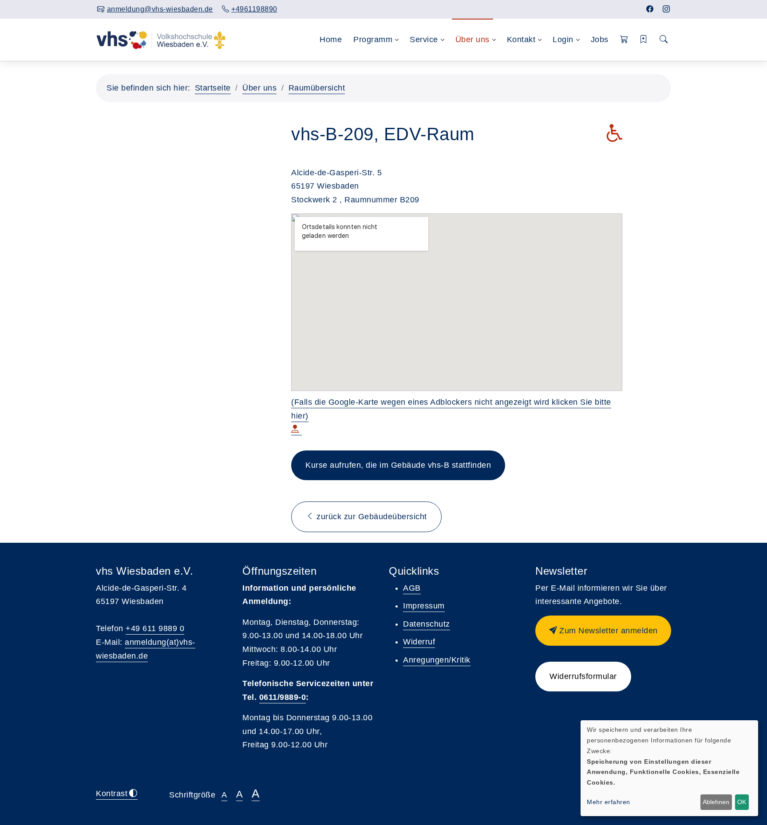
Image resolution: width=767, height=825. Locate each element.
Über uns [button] (472, 39)
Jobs (600, 39)
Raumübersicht (317, 87)
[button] (624, 40)
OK (741, 801)
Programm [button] (372, 39)
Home (331, 39)
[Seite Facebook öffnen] (650, 9)
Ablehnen (716, 801)
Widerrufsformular (583, 676)
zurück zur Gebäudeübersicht (370, 516)
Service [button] (424, 39)
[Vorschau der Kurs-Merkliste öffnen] (644, 40)
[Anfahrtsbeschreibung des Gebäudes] (296, 430)
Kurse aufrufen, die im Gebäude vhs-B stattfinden (398, 465)
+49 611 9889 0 (155, 628)
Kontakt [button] (521, 39)
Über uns (259, 87)
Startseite (213, 87)
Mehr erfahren (608, 801)
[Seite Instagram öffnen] (666, 9)
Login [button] (563, 39)
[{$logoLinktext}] (161, 39)
